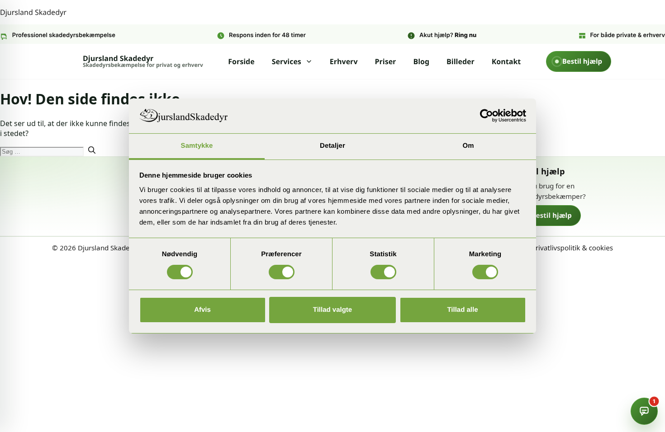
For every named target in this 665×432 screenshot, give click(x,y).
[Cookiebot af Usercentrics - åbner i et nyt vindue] (486, 115)
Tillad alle (462, 310)
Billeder (460, 61)
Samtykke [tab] (197, 146)
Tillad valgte (332, 310)
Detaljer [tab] (332, 146)
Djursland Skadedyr (33, 12)
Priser (385, 61)
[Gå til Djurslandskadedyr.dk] (120, 186)
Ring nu (465, 35)
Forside (241, 61)
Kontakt (506, 61)
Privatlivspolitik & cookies (572, 248)
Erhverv (344, 61)
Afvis (202, 310)
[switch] (281, 272)
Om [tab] (468, 146)
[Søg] (92, 151)
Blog (421, 61)
